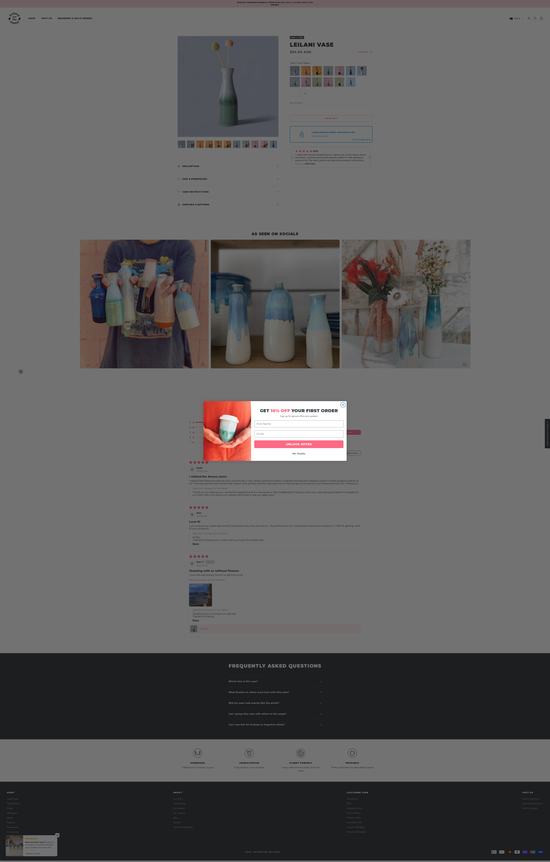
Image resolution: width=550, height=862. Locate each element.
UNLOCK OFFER (299, 444)
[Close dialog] (342, 404)
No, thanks (298, 453)
